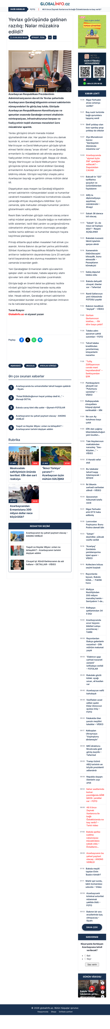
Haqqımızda (42, 1011)
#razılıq (30, 366)
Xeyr (89, 959)
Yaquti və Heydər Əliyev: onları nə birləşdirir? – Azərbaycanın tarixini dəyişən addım (43, 550)
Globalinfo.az (16, 314)
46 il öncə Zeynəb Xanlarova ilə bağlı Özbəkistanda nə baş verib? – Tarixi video (43, 9)
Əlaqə (53, 1011)
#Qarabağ (16, 366)
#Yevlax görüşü (48, 366)
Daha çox (92, 927)
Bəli (88, 955)
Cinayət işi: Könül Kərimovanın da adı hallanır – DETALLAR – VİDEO (45, 563)
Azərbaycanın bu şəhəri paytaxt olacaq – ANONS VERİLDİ (47, 534)
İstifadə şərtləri (66, 1011)
